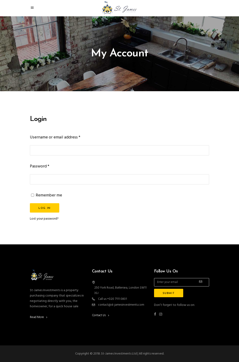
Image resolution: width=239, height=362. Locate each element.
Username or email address (55, 137)
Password (39, 166)
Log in (45, 208)
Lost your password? (44, 218)
